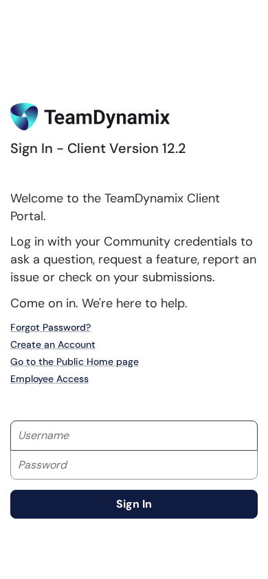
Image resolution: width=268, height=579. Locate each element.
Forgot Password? (50, 327)
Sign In (134, 504)
